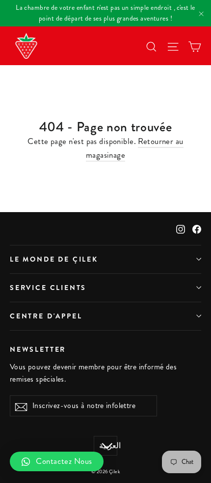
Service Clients (48, 287)
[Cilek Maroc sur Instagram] (180, 228)
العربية (108, 445)
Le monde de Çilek (54, 259)
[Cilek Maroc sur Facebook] (196, 228)
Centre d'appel (46, 316)
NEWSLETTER (38, 349)
